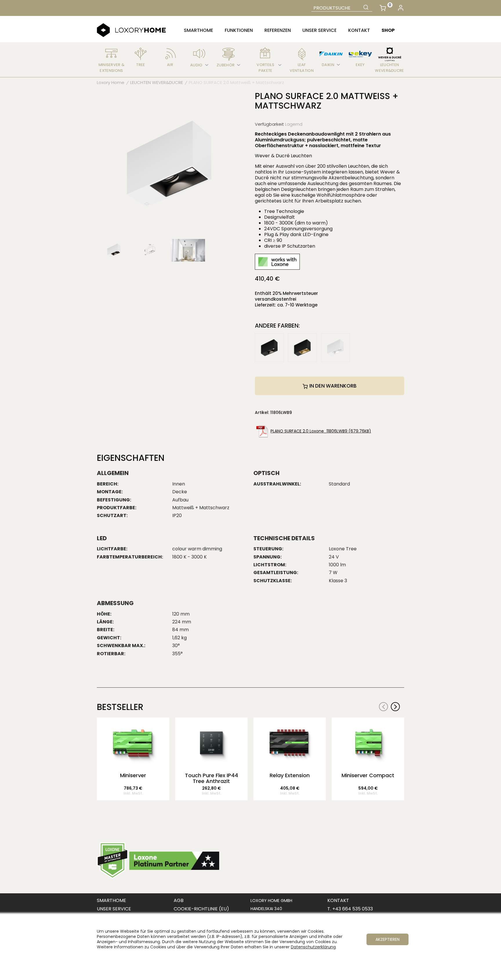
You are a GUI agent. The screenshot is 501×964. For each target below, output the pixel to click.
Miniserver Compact (368, 776)
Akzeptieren (387, 939)
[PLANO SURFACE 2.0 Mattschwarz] (269, 347)
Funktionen (239, 30)
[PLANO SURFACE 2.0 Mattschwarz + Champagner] (302, 347)
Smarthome (198, 30)
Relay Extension (290, 776)
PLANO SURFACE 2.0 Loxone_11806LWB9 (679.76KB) (321, 431)
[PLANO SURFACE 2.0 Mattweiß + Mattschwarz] (169, 163)
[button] (395, 706)
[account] (400, 8)
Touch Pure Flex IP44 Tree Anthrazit (211, 778)
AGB (179, 900)
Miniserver (133, 776)
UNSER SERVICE (114, 908)
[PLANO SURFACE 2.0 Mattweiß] (335, 347)
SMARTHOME (111, 900)
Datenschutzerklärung (313, 947)
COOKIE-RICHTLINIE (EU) (201, 908)
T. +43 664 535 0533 (350, 908)
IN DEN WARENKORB (332, 385)
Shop (388, 30)
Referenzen (277, 30)
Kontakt (359, 30)
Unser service (319, 30)
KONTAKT (338, 900)
